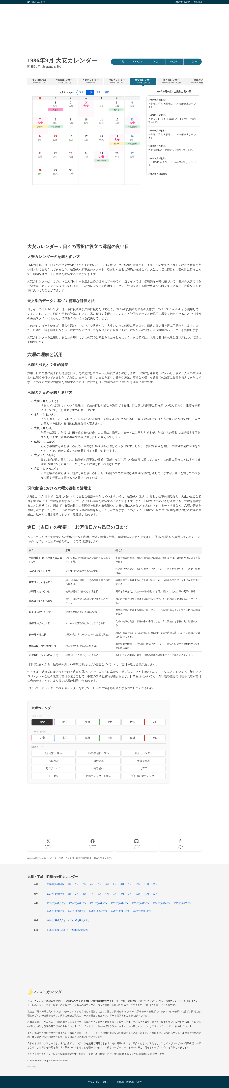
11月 (146, 884)
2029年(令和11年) (120, 910)
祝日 (107, 92)
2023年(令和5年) (140, 903)
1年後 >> (192, 61)
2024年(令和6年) (161, 903)
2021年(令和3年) (98, 903)
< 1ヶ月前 (138, 61)
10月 (138, 884)
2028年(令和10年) (98, 910)
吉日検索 (53, 760)
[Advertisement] (114, 27)
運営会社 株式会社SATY (129, 1082)
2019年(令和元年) (56, 903)
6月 (107, 884)
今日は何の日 (39, 81)
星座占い (198, 81)
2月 (77, 884)
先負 (109, 722)
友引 (64, 722)
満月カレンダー (171, 81)
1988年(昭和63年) (80, 930)
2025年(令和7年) (182, 903)
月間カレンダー (90, 81)
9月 (130, 884)
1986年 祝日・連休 (98, 753)
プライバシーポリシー (99, 1082)
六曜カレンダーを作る (98, 775)
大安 (42, 737)
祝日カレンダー (117, 81)
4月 (92, 884)
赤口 (155, 722)
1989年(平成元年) (56, 920)
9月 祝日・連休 (53, 753)
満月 (98, 92)
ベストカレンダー (39, 2)
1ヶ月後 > (174, 61)
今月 (156, 61)
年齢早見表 (143, 760)
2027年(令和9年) (55, 893)
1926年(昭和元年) (56, 930)
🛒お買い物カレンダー (144, 775)
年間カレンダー (64, 81)
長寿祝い (99, 768)
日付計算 (99, 760)
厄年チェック (53, 768)
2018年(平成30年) (80, 920)
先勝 (87, 722)
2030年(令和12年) (142, 910)
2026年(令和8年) (55, 884)
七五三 (143, 768)
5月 (99, 884)
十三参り (53, 775)
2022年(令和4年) (119, 903)
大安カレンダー (143, 81)
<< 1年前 (120, 61)
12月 (155, 884)
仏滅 (132, 722)
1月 (69, 884)
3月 (84, 884)
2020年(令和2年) (77, 903)
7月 (115, 884)
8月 (122, 884)
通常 (81, 92)
